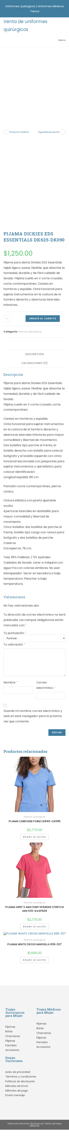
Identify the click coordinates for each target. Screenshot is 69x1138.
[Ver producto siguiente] (63, 131)
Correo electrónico (45, 685)
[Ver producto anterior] (6, 131)
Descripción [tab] (34, 354)
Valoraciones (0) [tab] (35, 363)
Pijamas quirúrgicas (30, 331)
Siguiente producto (48, 132)
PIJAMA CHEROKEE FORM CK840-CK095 (35, 821)
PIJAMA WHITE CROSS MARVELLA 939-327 (34, 944)
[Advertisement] (34, 83)
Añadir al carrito (42, 318)
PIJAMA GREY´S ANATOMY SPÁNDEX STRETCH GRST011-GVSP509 (34, 909)
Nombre (10, 682)
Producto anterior (19, 132)
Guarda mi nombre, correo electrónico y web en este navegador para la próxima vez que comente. (32, 716)
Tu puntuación (14, 633)
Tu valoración (14, 644)
